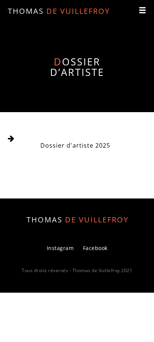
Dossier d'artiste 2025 (75, 145)
